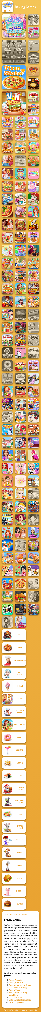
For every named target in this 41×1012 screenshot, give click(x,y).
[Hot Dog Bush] (20, 237)
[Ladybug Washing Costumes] (20, 442)
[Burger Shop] (20, 596)
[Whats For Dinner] (33, 583)
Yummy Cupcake (16, 982)
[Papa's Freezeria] (7, 417)
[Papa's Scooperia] (33, 365)
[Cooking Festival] (33, 391)
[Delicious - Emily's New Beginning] (7, 391)
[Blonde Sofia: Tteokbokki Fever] (7, 558)
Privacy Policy (33, 1010)
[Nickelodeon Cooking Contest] (7, 404)
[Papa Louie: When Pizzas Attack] (20, 160)
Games (6, 914)
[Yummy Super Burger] (33, 276)
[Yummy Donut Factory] (20, 135)
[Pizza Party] (20, 583)
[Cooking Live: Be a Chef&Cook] (33, 442)
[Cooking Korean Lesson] (20, 276)
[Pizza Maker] (7, 211)
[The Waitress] (33, 327)
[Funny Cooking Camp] (33, 160)
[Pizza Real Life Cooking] (20, 224)
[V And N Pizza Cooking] (14, 103)
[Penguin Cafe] (7, 429)
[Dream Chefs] (20, 301)
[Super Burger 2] (7, 481)
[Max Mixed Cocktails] (7, 519)
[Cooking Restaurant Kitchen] (33, 417)
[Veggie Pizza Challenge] (7, 224)
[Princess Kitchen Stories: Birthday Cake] (33, 211)
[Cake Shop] (20, 199)
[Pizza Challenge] (7, 237)
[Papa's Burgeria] (7, 340)
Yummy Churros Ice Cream (20, 985)
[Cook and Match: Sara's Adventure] (33, 545)
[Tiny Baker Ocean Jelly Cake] (14, 26)
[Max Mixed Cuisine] (33, 404)
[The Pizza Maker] (14, 77)
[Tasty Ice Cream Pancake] (33, 135)
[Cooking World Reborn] (7, 609)
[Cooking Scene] (33, 609)
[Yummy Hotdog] (33, 263)
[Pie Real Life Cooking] (7, 276)
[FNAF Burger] (20, 609)
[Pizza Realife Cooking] (20, 211)
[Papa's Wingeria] (20, 314)
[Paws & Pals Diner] (33, 429)
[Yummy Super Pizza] (20, 186)
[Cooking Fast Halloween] (20, 327)
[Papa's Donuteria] (7, 365)
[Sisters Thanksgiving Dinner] (7, 160)
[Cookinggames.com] (5, 10)
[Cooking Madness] (20, 455)
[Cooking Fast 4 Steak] (33, 288)
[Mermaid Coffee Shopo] (20, 429)
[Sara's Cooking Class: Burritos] (33, 493)
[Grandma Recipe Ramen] (7, 506)
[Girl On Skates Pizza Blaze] (33, 199)
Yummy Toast (14, 990)
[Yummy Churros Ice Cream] (7, 122)
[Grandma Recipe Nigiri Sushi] (7, 314)
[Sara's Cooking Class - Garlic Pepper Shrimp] (20, 545)
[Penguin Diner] (33, 378)
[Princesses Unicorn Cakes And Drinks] (33, 173)
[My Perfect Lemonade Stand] (7, 596)
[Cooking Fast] (7, 301)
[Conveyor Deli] (7, 493)
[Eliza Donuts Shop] (20, 622)
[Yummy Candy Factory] (33, 147)
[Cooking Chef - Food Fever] (33, 506)
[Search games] (10, 10)
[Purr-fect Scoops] (7, 442)
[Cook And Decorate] (33, 250)
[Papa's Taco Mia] (20, 365)
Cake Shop (13, 995)
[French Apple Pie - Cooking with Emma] (33, 570)
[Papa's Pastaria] (33, 340)
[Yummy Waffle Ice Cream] (33, 237)
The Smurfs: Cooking (18, 987)
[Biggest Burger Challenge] (20, 558)
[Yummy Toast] (20, 122)
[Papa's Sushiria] (7, 352)
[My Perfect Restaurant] (7, 288)
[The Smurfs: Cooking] (7, 199)
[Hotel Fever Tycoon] (7, 327)
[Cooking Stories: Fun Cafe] (7, 455)
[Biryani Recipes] (7, 545)
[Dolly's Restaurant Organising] (7, 570)
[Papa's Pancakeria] (33, 352)
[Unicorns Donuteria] (33, 186)
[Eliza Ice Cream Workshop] (33, 468)
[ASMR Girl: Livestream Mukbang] (20, 506)
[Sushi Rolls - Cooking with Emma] (33, 532)
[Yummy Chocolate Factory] (20, 173)
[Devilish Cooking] (33, 596)
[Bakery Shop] (33, 558)
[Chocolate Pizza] (7, 135)
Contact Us (24, 1010)
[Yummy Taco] (7, 263)
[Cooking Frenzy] (20, 404)
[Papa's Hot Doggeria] (33, 314)
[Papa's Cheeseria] (7, 378)
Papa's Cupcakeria (16, 1002)
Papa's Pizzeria (15, 980)
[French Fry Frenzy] (33, 481)
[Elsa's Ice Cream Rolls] (20, 493)
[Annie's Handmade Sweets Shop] (7, 532)
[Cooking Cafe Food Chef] (14, 52)
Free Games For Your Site (11, 1010)
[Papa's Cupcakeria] (33, 58)
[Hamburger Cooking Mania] (7, 173)
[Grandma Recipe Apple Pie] (33, 301)
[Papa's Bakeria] (20, 378)
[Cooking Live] (7, 583)
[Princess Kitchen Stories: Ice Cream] (20, 468)
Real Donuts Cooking (18, 992)
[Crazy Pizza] (33, 224)
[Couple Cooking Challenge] (7, 147)
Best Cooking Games (15, 914)
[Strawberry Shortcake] (33, 32)
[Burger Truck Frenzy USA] (20, 519)
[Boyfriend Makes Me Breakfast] (20, 263)
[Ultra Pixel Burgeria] (20, 391)
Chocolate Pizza (15, 997)
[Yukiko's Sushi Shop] (20, 570)
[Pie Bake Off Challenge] (20, 532)
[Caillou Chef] (33, 45)
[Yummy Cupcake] (33, 109)
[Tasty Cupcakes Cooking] (20, 147)
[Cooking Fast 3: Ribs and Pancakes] (20, 340)
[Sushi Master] (20, 417)
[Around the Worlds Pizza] (33, 70)
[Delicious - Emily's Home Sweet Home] (20, 288)
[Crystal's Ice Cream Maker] (33, 455)
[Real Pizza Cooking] (7, 186)
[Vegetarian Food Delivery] (7, 468)
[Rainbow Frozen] (20, 250)
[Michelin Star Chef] (7, 250)
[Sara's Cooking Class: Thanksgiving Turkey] (7, 622)
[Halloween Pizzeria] (33, 83)
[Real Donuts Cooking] (33, 122)
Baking (25, 914)
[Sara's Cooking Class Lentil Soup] (33, 519)
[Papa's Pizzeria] (33, 96)
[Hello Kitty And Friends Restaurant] (20, 352)
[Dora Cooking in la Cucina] (33, 19)
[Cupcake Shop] (20, 481)
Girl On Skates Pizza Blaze (20, 1000)
